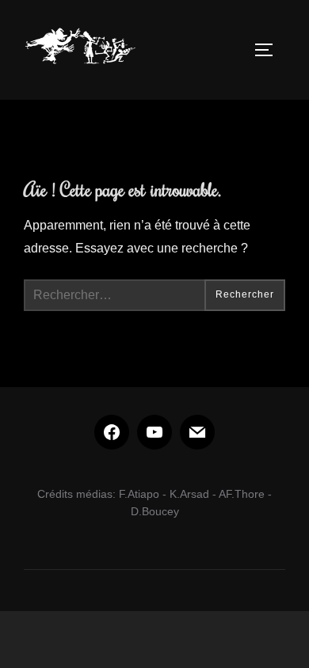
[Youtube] (154, 432)
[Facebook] (111, 432)
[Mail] (197, 432)
